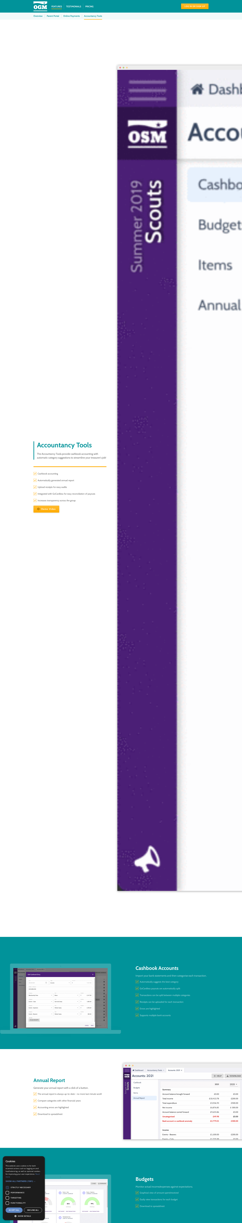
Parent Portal (53, 16)
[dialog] (24, 1188)
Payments (71, 16)
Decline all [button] (33, 1210)
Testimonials (73, 6)
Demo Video (48, 509)
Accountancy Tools (93, 16)
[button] (24, 1181)
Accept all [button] (14, 1210)
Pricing (89, 6)
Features (56, 6)
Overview (38, 16)
